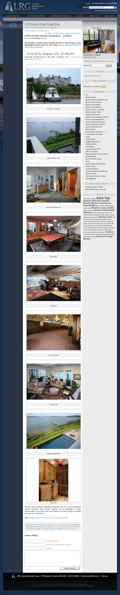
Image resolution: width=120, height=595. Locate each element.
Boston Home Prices (93, 114)
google (96, 219)
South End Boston (92, 169)
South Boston (87, 232)
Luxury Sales (13, 15)
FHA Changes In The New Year (36, 31)
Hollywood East (91, 144)
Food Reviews (91, 139)
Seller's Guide (90, 166)
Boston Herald (109, 205)
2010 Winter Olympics (89, 198)
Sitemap (104, 576)
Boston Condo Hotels (93, 105)
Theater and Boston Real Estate (97, 171)
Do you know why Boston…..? (96, 132)
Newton (85, 227)
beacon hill (88, 201)
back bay (103, 198)
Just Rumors (90, 146)
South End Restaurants (98, 232)
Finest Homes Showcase (94, 134)
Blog (80, 15)
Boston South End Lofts (94, 127)
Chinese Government (92, 217)
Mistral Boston (108, 225)
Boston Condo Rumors (93, 107)
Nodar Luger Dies (93, 227)
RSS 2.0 (35, 528)
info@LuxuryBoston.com (90, 576)
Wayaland (93, 236)
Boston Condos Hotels (93, 112)
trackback (61, 528)
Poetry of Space (103, 227)
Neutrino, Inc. (83, 584)
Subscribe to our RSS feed (92, 86)
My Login (110, 15)
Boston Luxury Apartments (95, 119)
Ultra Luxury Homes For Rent (96, 176)
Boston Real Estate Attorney (95, 122)
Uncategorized (91, 178)
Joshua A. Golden (106, 221)
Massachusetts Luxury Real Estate (55, 518)
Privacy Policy (73, 586)
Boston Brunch (91, 97)
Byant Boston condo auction (101, 215)
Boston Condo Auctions (94, 102)
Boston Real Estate (88, 210)
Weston (100, 236)
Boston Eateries (100, 205)
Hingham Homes (35, 518)
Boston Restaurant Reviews (95, 124)
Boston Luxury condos (103, 208)
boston (98, 201)
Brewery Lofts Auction (98, 212)
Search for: (87, 65)
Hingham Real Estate (93, 142)
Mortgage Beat (91, 156)
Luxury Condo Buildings (36, 15)
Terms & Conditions (87, 586)
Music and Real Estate (93, 159)
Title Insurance (91, 174)
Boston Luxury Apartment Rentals (97, 117)
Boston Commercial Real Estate (97, 100)
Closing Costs (90, 129)
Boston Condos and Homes (95, 109)
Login (88, 3)
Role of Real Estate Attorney (95, 164)
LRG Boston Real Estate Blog (42, 24)
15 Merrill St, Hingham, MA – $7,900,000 (50, 54)
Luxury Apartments (61, 15)
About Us (94, 15)
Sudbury (109, 232)
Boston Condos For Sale (94, 187)
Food (87, 137)
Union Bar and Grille (105, 234)
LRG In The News (92, 151)
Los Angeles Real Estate (94, 223)
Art (87, 95)
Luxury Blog (13, 25)
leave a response (51, 528)
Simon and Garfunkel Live (105, 230)
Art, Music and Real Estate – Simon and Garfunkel (62, 33)
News (88, 161)
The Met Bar (86, 234)
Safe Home (94, 230)
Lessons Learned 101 (93, 149)
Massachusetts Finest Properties (43, 526)
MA (113, 223)
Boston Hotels (87, 208)
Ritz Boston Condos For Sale (96, 189)
